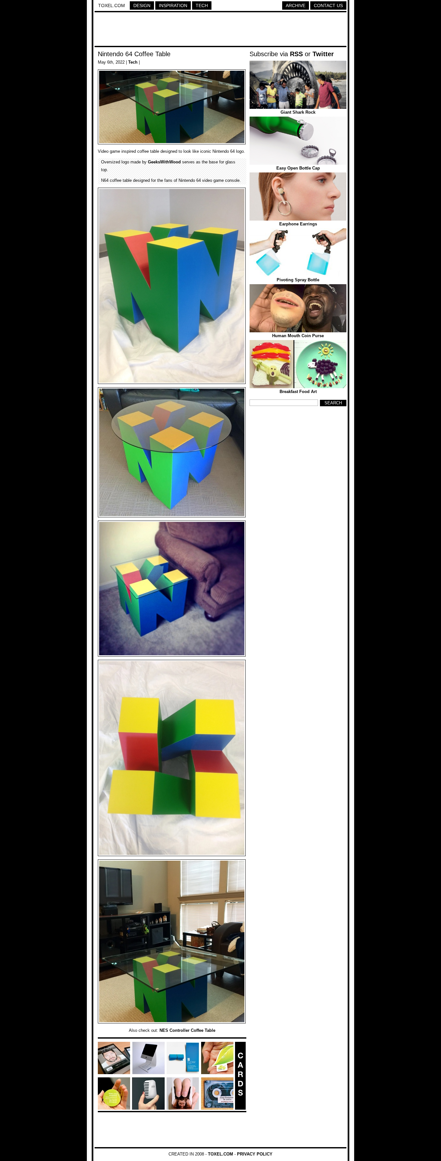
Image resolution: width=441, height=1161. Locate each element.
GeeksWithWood (164, 162)
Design (141, 5)
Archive (295, 5)
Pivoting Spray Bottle (298, 279)
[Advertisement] (220, 30)
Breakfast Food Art (298, 391)
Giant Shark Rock (298, 112)
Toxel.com (111, 5)
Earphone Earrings (298, 224)
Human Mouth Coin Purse (298, 335)
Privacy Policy (254, 1154)
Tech (202, 5)
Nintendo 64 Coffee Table (134, 53)
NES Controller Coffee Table (187, 1030)
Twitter (323, 53)
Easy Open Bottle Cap (298, 168)
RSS (296, 53)
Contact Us (328, 5)
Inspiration (173, 5)
